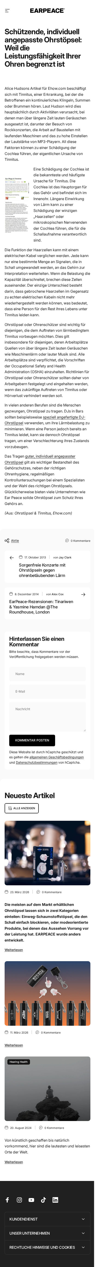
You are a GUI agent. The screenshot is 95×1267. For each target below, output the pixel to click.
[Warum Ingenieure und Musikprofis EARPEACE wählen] (47, 853)
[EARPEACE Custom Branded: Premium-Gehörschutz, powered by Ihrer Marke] (47, 993)
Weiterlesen (14, 950)
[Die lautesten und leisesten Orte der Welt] (47, 1088)
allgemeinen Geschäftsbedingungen (57, 757)
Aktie (15, 540)
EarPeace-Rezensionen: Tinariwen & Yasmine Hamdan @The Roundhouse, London (41, 606)
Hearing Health (19, 1061)
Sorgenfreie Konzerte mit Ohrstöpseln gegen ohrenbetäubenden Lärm (42, 570)
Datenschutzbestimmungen (36, 762)
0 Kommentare (80, 540)
